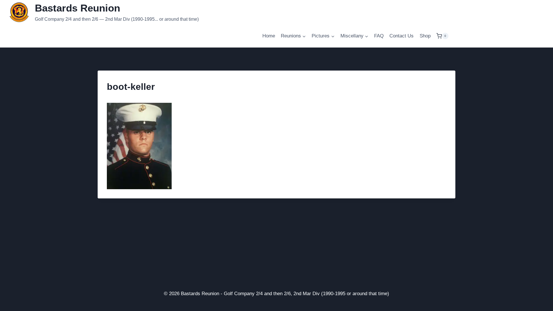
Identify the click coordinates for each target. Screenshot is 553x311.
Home (268, 36)
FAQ (379, 36)
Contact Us (401, 36)
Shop (425, 36)
